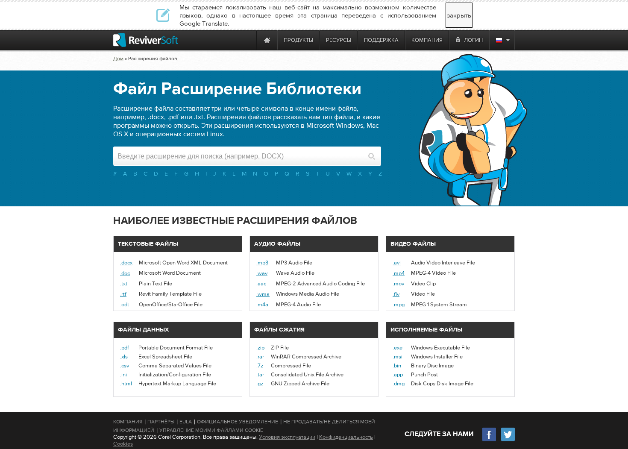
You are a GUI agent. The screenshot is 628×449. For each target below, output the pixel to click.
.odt (124, 304)
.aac (261, 283)
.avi (397, 262)
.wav (261, 273)
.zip (260, 347)
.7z (259, 365)
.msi (397, 356)
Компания (127, 422)
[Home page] (267, 40)
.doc (125, 273)
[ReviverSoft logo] (145, 40)
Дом (118, 59)
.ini (123, 374)
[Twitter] (508, 440)
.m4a (262, 304)
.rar (260, 356)
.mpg (399, 304)
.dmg (399, 383)
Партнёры (160, 422)
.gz (259, 383)
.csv (124, 365)
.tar (260, 374)
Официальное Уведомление (237, 422)
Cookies (123, 443)
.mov (398, 283)
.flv (396, 294)
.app (398, 374)
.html (126, 383)
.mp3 (262, 262)
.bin (397, 365)
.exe (397, 347)
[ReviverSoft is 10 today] (248, 40)
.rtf (123, 294)
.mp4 (399, 273)
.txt (123, 283)
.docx (126, 262)
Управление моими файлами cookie (211, 430)
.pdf (124, 347)
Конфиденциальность (346, 437)
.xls (124, 356)
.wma (263, 294)
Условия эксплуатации (287, 437)
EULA (185, 422)
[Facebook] (489, 440)
